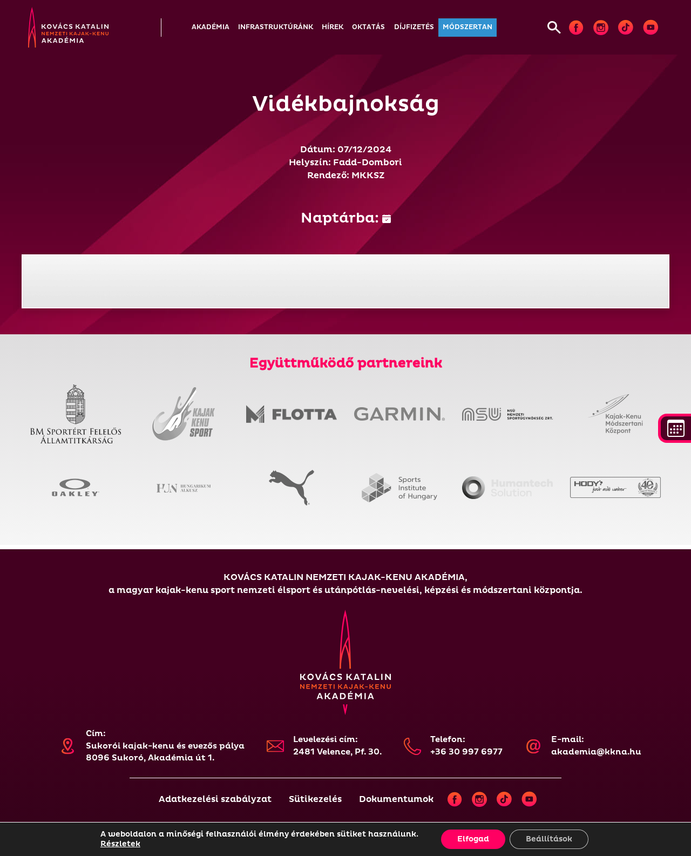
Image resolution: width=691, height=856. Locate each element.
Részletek (120, 843)
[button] (210, 27)
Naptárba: (341, 218)
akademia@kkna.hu (596, 752)
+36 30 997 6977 (466, 752)
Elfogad (473, 839)
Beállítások (549, 839)
